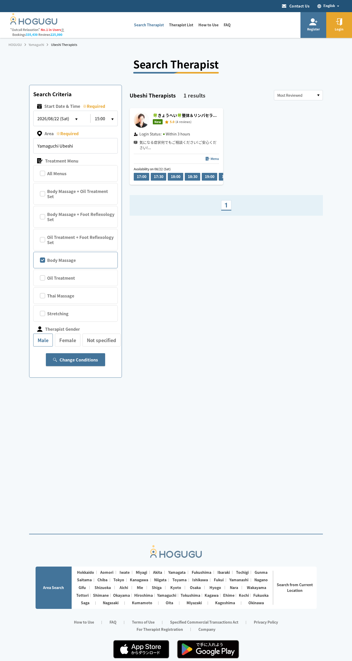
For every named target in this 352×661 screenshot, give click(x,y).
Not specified (101, 340)
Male (43, 340)
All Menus (56, 173)
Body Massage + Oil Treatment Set (77, 193)
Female (67, 340)
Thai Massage (60, 296)
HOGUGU (15, 44)
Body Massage (61, 260)
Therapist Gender (62, 329)
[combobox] (298, 95)
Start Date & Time (74, 106)
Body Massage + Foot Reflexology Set (80, 216)
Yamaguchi (36, 44)
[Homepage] (33, 23)
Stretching (58, 313)
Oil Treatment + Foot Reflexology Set (80, 239)
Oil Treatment (61, 278)
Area (62, 133)
